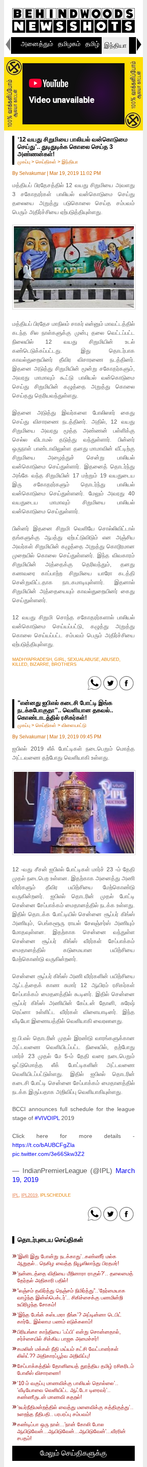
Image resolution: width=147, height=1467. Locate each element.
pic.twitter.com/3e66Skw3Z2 (48, 1154)
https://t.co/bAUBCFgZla (43, 1145)
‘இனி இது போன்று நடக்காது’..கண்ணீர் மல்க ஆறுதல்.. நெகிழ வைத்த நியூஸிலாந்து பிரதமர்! (68, 1259)
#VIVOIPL (47, 1118)
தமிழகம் (69, 43)
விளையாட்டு (74, 725)
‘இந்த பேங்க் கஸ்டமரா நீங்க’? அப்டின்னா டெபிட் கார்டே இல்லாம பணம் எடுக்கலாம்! (69, 1318)
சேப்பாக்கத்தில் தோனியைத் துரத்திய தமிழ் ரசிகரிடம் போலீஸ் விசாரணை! (75, 1369)
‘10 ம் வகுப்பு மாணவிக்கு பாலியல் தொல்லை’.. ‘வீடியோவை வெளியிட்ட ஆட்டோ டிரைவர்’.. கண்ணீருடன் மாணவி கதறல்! (67, 1390)
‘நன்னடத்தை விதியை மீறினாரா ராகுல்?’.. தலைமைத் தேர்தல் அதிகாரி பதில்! (75, 1277)
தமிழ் (92, 43)
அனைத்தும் (37, 43)
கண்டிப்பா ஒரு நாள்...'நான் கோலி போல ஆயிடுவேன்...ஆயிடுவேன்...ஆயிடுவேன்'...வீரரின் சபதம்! (71, 1431)
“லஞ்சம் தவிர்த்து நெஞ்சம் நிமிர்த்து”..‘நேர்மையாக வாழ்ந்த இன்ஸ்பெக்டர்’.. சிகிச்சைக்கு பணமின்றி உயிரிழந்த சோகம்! (71, 1298)
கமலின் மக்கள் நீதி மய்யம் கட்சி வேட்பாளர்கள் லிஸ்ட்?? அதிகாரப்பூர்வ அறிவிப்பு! (67, 1352)
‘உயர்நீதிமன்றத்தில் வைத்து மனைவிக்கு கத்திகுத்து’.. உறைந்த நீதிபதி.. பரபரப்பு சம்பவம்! (75, 1410)
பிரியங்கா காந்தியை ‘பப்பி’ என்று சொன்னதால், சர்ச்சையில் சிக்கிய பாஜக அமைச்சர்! (69, 1335)
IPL (15, 1195)
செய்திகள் (46, 162)
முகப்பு (24, 162)
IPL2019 (29, 1195)
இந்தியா (115, 45)
